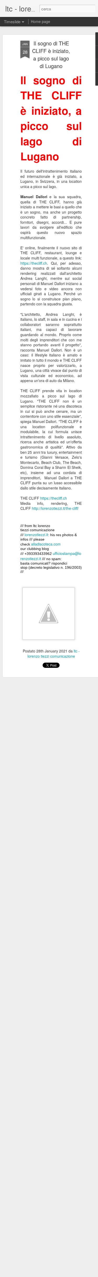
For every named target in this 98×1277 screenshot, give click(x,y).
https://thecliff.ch (33, 263)
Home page (40, 21)
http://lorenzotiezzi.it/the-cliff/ (55, 508)
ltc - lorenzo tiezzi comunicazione (53, 653)
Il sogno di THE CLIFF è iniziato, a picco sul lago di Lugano (51, 54)
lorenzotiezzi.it (36, 534)
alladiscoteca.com (46, 544)
